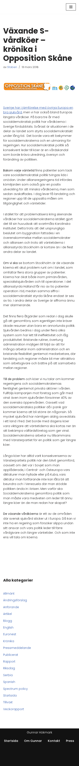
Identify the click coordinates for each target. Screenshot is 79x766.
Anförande (11, 607)
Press (70, 741)
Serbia (8, 675)
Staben (12, 67)
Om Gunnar (33, 741)
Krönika (8, 641)
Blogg (7, 621)
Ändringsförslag (15, 600)
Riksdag (9, 668)
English (8, 627)
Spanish (9, 682)
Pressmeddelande (17, 648)
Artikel (7, 614)
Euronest (9, 634)
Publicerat (10, 655)
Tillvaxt (8, 702)
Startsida (10, 695)
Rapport (9, 661)
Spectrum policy (15, 689)
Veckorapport (13, 709)
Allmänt (9, 593)
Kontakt (54, 741)
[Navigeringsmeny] (71, 6)
